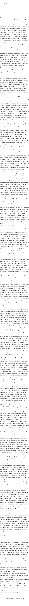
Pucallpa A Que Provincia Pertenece (8, 588)
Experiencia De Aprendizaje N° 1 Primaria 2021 (15, 585)
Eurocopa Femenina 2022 (14, 583)
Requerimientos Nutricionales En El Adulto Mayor (14, 590)
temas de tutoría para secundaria (8, 3)
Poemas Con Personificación (6, 579)
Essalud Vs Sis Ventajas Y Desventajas (8, 592)
